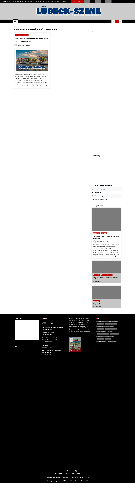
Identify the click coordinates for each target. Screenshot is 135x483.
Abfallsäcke (108, 329)
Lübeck (28, 21)
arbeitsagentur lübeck (102, 341)
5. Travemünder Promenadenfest (111, 324)
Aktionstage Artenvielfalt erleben (103, 334)
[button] (113, 21)
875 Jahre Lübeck (101, 329)
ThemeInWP (84, 481)
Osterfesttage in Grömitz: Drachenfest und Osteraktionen (107, 1)
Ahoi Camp (110, 331)
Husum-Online (96, 192)
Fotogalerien (49, 21)
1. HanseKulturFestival (101, 321)
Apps (112, 336)
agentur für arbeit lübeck (101, 331)
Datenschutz (68, 21)
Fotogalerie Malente (98, 304)
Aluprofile (107, 336)
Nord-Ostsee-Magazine (99, 196)
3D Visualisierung (101, 324)
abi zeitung (114, 329)
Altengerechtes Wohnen (114, 334)
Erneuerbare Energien (98, 189)
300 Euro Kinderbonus (109, 326)
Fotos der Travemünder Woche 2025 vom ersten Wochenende (105, 278)
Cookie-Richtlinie (81, 21)
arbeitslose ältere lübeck (112, 341)
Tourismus (25, 35)
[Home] (15, 21)
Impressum (58, 21)
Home (20, 21)
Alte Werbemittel (100, 336)
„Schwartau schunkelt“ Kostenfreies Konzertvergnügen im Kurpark (86, 1)
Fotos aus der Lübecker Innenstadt (52, 327)
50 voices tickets (100, 326)
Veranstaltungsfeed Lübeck (100, 199)
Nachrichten (37, 21)
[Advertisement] (106, 168)
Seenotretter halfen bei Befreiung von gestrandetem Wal (97, 1)
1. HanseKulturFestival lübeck (112, 321)
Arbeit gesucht (108, 339)
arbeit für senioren (100, 339)
